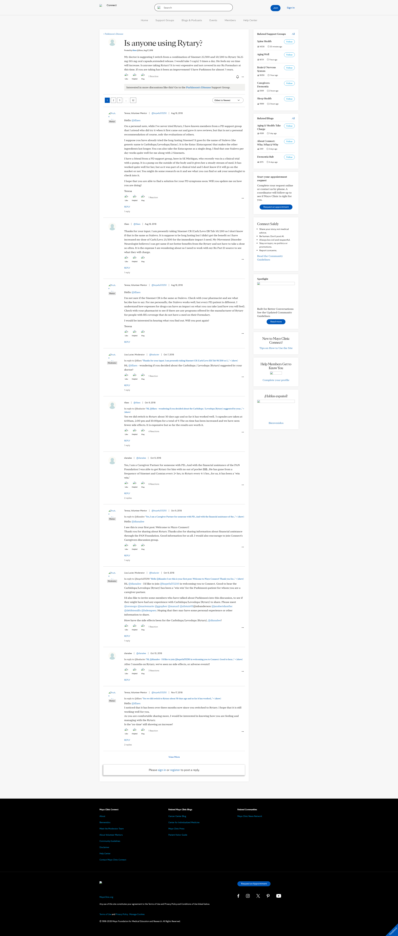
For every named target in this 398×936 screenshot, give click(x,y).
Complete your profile (276, 380)
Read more (276, 321)
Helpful (134, 79)
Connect (111, 5)
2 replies (128, 498)
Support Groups (164, 20)
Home (144, 20)
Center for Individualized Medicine (183, 822)
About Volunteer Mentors (111, 835)
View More (174, 756)
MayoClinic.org (106, 897)
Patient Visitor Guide (177, 835)
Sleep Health (264, 98)
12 (133, 100)
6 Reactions (153, 484)
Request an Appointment (254, 883)
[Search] (157, 7)
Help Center (250, 20)
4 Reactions (153, 431)
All (293, 33)
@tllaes (136, 120)
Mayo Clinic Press (176, 828)
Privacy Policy (122, 914)
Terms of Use (105, 914)
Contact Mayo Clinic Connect (113, 859)
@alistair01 (186, 606)
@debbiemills (132, 610)
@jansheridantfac (222, 606)
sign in (162, 770)
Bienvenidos (276, 422)
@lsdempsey (148, 610)
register (175, 770)
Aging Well (263, 54)
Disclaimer (104, 847)
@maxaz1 (173, 606)
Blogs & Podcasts (192, 20)
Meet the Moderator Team (112, 828)
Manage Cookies (137, 914)
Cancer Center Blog (177, 816)
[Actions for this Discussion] (242, 77)
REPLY (127, 206)
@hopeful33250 (159, 113)
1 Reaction (153, 76)
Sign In (291, 7)
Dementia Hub (265, 156)
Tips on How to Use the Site (276, 348)
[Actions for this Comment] (242, 198)
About (102, 816)
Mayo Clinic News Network (249, 816)
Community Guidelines (110, 841)
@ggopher (161, 606)
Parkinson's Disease (113, 34)
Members (230, 20)
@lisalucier (154, 354)
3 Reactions (153, 670)
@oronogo (130, 606)
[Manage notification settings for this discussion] (237, 76)
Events (213, 20)
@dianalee (141, 458)
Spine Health (264, 41)
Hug (143, 79)
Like (126, 79)
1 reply (127, 211)
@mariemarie (146, 606)
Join (275, 7)
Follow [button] (289, 41)
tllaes (137, 50)
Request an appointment (276, 206)
